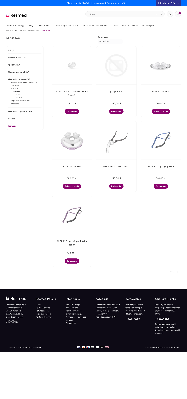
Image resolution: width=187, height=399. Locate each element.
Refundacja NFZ (42, 311)
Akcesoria (15, 103)
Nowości (11, 118)
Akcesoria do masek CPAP (29, 30)
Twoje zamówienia (43, 314)
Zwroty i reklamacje (74, 314)
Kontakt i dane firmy (44, 317)
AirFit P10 (17, 94)
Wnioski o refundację (17, 57)
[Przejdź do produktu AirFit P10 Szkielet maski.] (116, 140)
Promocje (12, 126)
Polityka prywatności (74, 311)
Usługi (10, 50)
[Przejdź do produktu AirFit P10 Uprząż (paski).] (161, 140)
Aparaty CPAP (14, 65)
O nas (38, 304)
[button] (162, 14)
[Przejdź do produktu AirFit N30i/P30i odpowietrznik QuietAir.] (72, 65)
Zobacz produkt (161, 111)
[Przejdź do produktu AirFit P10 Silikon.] (72, 140)
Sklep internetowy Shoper (154, 347)
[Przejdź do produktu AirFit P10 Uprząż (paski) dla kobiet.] (72, 215)
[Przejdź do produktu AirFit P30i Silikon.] (161, 65)
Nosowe (14, 88)
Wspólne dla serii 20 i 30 (20, 100)
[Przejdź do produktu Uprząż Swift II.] (116, 65)
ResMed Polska (11, 30)
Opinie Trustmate (43, 307)
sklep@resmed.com (14, 317)
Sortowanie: (103, 37)
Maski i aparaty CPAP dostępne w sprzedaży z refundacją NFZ (96, 3)
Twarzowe (15, 85)
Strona (172, 272)
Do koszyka (72, 111)
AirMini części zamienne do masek (25, 82)
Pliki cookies (71, 323)
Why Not (176, 347)
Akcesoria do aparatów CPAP (20, 111)
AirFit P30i (17, 97)
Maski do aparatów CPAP (18, 72)
